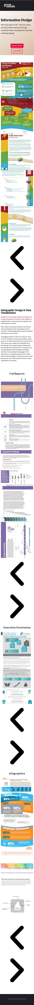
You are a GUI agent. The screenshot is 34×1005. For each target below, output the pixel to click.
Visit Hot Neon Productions (17, 999)
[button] (17, 258)
